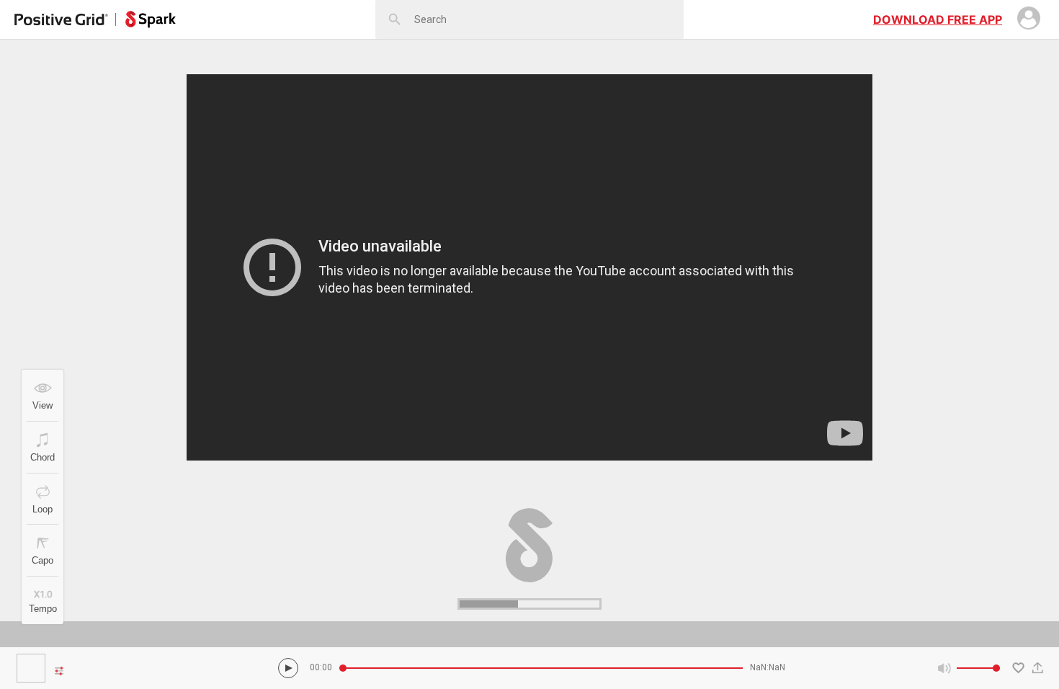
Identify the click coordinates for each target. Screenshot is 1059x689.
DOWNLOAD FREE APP (937, 19)
